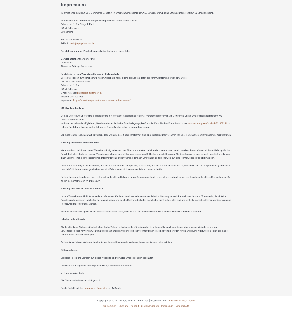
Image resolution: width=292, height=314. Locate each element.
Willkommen (109, 305)
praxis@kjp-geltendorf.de (81, 43)
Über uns (124, 305)
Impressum (167, 305)
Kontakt (135, 305)
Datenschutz (182, 305)
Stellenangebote (150, 305)
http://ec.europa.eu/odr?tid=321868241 (207, 123)
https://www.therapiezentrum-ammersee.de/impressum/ (101, 100)
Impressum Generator (96, 288)
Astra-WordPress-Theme (181, 300)
